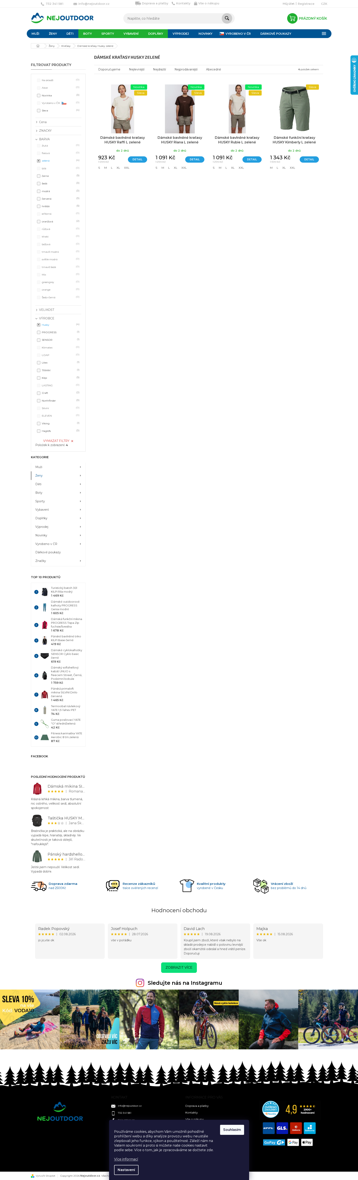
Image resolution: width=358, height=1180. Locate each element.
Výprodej (41, 527)
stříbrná (60, 213)
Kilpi (60, 377)
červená (60, 198)
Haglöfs (60, 430)
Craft (60, 392)
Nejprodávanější (186, 69)
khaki (60, 236)
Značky (40, 561)
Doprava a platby (155, 3)
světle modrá (60, 259)
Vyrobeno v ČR (60, 103)
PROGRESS (60, 332)
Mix (60, 274)
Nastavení (126, 1170)
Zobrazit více (179, 968)
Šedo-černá (60, 297)
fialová (60, 153)
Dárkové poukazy (48, 552)
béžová (60, 244)
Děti (38, 484)
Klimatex (60, 347)
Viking (60, 423)
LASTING (60, 385)
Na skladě (60, 80)
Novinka (60, 95)
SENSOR (60, 339)
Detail (137, 159)
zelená (60, 160)
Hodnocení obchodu (179, 910)
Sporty (40, 501)
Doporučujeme (109, 69)
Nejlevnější (136, 69)
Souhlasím (232, 1130)
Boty (38, 493)
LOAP (60, 355)
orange (60, 289)
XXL (126, 167)
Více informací (126, 1159)
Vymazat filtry (56, 441)
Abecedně (213, 69)
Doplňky (41, 518)
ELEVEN (60, 415)
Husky (60, 324)
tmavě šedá (60, 267)
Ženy (39, 475)
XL (118, 167)
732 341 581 (124, 1112)
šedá (60, 183)
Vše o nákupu (208, 3)
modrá (60, 191)
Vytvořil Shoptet (45, 1175)
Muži (38, 467)
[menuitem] (35, 33)
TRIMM (60, 370)
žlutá (60, 145)
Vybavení (42, 510)
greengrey (60, 282)
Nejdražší (159, 69)
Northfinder (60, 400)
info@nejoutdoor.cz (130, 1105)
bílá (60, 168)
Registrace (306, 4)
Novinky (41, 535)
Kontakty (183, 3)
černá (60, 175)
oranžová (60, 221)
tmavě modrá (60, 251)
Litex (60, 362)
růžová (60, 229)
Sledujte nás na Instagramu (185, 983)
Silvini (60, 408)
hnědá (60, 206)
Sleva (60, 110)
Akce (60, 87)
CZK (324, 4)
